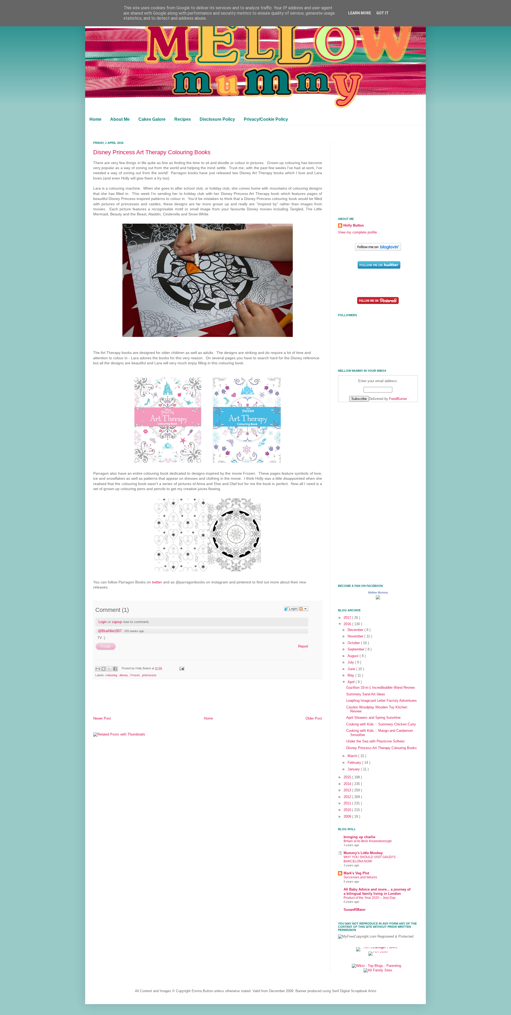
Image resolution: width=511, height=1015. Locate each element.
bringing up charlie (359, 837)
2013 (348, 790)
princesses (149, 675)
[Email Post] (181, 668)
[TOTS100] (378, 951)
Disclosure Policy (217, 119)
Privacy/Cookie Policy (266, 119)
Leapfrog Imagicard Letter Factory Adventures (381, 701)
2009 (348, 816)
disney (124, 675)
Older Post (314, 718)
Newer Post (102, 718)
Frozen (135, 675)
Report (303, 646)
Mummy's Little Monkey (363, 853)
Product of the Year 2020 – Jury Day (369, 898)
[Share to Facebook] (115, 668)
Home (95, 119)
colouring (111, 675)
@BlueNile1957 (110, 631)
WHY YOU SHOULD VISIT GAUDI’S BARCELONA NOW (369, 859)
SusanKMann (354, 910)
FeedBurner (398, 399)
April (352, 682)
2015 (348, 777)
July (351, 662)
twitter (157, 582)
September (356, 649)
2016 (348, 624)
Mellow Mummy (378, 592)
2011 (348, 803)
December (356, 630)
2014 (348, 784)
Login (102, 622)
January (354, 769)
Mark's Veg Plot (356, 873)
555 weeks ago (134, 631)
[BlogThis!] (103, 668)
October (354, 643)
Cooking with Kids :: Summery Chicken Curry (381, 724)
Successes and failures (360, 877)
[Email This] (97, 668)
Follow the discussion (303, 608)
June (352, 669)
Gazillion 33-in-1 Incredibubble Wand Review (380, 688)
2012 (348, 797)
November (356, 636)
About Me (120, 119)
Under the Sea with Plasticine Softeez (375, 741)
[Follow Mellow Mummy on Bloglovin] (378, 250)
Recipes (182, 119)
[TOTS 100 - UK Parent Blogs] (378, 947)
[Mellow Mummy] (378, 598)
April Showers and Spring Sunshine (373, 718)
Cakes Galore (152, 119)
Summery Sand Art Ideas (365, 694)
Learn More (359, 13)
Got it (382, 13)
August (354, 656)
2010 (348, 810)
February (355, 763)
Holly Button (353, 225)
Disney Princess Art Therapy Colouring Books (152, 152)
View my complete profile (357, 232)
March (353, 756)
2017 (348, 618)
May (351, 675)
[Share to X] (109, 668)
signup (117, 622)
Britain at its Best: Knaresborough (368, 841)
